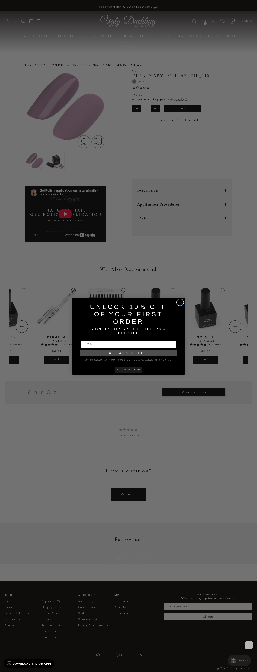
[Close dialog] (180, 302)
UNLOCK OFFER (128, 352)
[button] (29, 663)
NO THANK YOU (128, 370)
